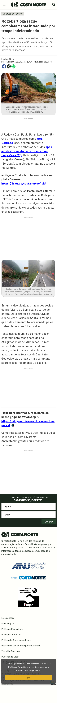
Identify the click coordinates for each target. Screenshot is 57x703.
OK (28, 678)
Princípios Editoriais (11, 634)
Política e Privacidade (12, 629)
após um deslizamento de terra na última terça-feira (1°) (26, 151)
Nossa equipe (8, 623)
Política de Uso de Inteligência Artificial (21, 645)
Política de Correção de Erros (16, 640)
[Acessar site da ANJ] (28, 565)
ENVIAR (48, 521)
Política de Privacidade (18, 667)
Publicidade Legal (10, 656)
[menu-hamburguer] (4, 4)
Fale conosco (8, 618)
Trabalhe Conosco (10, 651)
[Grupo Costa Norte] (28, 577)
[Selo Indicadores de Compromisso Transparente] (28, 596)
